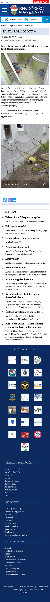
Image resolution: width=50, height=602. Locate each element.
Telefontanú (9, 520)
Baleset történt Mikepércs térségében (23, 217)
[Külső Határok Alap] (12, 434)
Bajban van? (41, 2)
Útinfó (7, 478)
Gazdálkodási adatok (12, 563)
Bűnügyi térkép (10, 490)
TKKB (7, 496)
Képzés (7, 554)
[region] (25, 116)
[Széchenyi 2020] (12, 422)
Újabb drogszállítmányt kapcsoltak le (23, 311)
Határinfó (8, 475)
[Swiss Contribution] (38, 422)
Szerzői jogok (8, 587)
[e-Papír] (38, 372)
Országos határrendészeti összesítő (22, 238)
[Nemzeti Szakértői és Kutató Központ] (12, 385)
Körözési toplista (15, 20)
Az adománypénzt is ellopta (19, 279)
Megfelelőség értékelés (13, 551)
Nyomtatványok (11, 514)
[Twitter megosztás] (5, 200)
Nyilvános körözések (13, 472)
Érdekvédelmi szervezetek (15, 574)
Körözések (32, 20)
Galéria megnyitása (15, 184)
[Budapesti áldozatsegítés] (25, 397)
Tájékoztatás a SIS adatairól (15, 560)
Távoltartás (8, 517)
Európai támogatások (13, 568)
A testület (8, 548)
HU (7, 2)
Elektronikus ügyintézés (14, 511)
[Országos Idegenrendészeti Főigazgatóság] (12, 372)
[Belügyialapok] (38, 385)
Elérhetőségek (17, 590)
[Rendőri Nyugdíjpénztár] (25, 410)
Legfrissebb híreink (12, 469)
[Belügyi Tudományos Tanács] (25, 360)
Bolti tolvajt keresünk (16, 226)
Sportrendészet (10, 529)
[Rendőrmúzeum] (25, 372)
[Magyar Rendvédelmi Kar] (12, 410)
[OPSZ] (38, 410)
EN (2, 2)
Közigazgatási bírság (12, 508)
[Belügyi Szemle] (38, 360)
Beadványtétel (10, 532)
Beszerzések (9, 566)
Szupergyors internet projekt (15, 535)
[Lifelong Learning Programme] (25, 422)
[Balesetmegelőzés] (38, 434)
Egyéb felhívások (11, 571)
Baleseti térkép (10, 487)
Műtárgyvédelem (11, 526)
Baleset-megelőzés (11, 481)
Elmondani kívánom (15, 267)
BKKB (7, 493)
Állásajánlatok (10, 557)
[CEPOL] (38, 397)
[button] (4, 10)
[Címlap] (27, 9)
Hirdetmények (10, 523)
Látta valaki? (12, 258)
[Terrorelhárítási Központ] (25, 385)
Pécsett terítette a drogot (17, 247)
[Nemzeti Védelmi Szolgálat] (25, 447)
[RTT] (12, 397)
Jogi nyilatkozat (26, 587)
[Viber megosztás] (10, 200)
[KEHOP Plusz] (12, 360)
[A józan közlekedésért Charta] (25, 434)
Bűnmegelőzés (10, 484)
